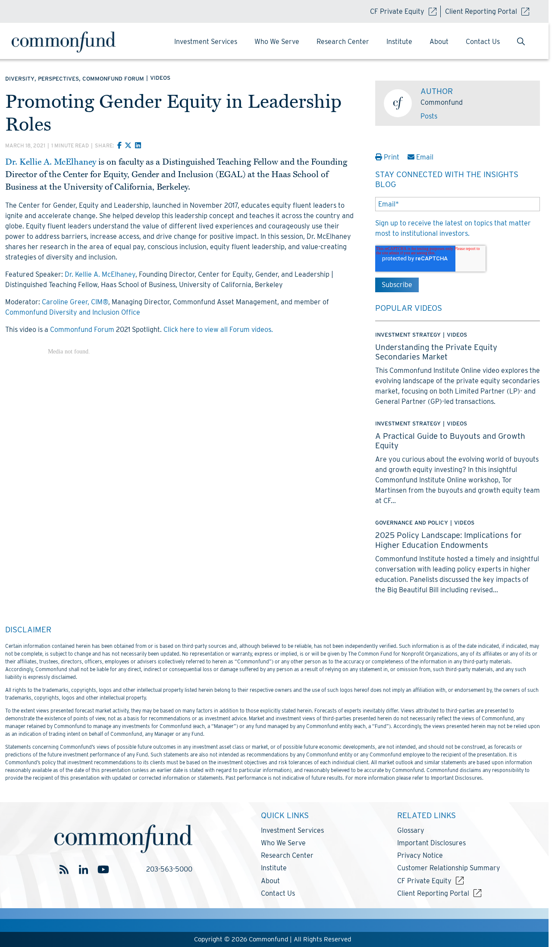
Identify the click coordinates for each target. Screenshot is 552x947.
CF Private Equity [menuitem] (424, 881)
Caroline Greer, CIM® (75, 302)
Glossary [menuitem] (410, 830)
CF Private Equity (397, 11)
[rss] (64, 869)
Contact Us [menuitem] (483, 42)
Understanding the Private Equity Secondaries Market (436, 351)
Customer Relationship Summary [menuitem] (448, 868)
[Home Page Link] (72, 42)
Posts (428, 116)
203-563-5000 (169, 869)
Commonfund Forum (82, 329)
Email (423, 157)
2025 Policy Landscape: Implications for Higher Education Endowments (448, 539)
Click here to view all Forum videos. (218, 329)
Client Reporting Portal (481, 11)
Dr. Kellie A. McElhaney (50, 162)
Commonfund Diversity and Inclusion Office (72, 312)
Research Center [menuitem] (343, 42)
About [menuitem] (439, 42)
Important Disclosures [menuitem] (431, 843)
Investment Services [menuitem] (205, 42)
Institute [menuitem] (399, 42)
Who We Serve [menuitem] (276, 42)
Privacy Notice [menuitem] (420, 855)
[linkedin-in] (83, 869)
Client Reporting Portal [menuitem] (433, 893)
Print (391, 157)
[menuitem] (520, 42)
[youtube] (103, 869)
